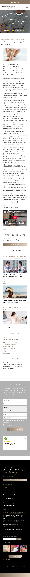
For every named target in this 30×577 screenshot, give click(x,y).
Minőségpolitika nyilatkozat (8, 486)
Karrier (4, 488)
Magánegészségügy (8, 350)
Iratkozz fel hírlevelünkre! (15, 479)
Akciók (4, 352)
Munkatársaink (6, 353)
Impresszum (5, 487)
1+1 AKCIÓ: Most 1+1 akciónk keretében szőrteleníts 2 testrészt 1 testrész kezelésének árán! (15, 1)
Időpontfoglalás (15, 575)
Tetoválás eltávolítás (8, 346)
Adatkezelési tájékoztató (8, 484)
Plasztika (5, 337)
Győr (4, 502)
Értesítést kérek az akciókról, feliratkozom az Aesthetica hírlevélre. (14, 424)
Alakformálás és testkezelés (9, 344)
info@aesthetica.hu (12, 476)
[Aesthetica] (8, 6)
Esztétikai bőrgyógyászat (9, 348)
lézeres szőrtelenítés (9, 170)
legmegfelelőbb (12, 89)
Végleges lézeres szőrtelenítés (10, 339)
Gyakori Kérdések (6, 483)
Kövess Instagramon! (15, 556)
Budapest (5, 497)
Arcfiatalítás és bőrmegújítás (10, 341)
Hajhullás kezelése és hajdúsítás (10, 342)
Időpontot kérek (15, 429)
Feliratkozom (15, 244)
